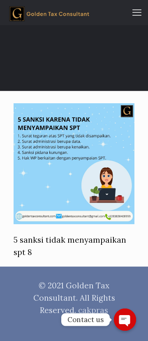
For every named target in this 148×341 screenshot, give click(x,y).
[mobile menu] (137, 12)
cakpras (93, 310)
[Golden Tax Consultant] (49, 12)
